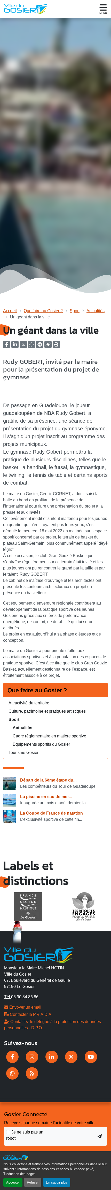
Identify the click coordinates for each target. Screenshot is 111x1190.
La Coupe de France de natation (51, 813)
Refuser (32, 1182)
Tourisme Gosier (23, 752)
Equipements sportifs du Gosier (41, 744)
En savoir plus (56, 1182)
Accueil (10, 311)
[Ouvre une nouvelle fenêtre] (12, 1057)
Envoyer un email (24, 1007)
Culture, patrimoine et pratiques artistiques (47, 711)
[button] (56, 346)
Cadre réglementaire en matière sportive (49, 736)
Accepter (13, 1182)
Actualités (95, 311)
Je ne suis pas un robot (24, 1135)
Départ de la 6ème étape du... (48, 780)
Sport (75, 311)
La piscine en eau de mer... (46, 796)
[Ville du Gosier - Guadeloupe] (39, 954)
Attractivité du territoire (29, 703)
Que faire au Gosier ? (43, 311)
